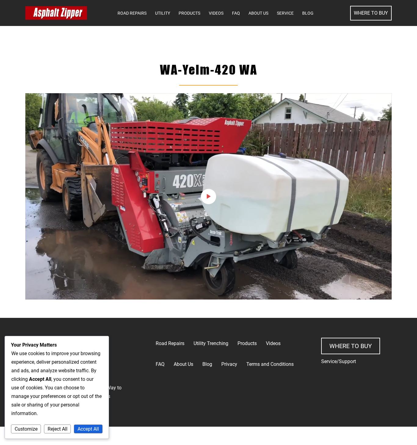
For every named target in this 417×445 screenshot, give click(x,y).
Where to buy (350, 346)
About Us (258, 13)
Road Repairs (132, 13)
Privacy (229, 364)
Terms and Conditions (270, 364)
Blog (308, 13)
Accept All (88, 429)
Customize (26, 429)
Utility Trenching (211, 343)
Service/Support (338, 361)
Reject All (57, 429)
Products (189, 13)
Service (285, 13)
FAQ (236, 13)
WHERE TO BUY (371, 13)
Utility (162, 13)
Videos (216, 13)
